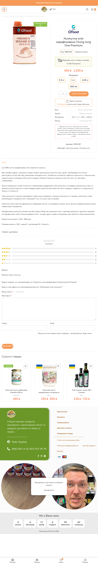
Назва (4, 323)
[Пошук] (87, 9)
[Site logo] (44, 9)
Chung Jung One (86, 121)
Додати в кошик (79, 94)
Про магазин (62, 412)
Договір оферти (89, 446)
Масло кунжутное (85, 110)
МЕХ (49, 395)
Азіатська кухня (72, 148)
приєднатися (49, 490)
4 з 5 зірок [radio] (21, 292)
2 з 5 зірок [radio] (18, 292)
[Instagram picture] (24, 486)
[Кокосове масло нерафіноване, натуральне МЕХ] (49, 375)
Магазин (16, 16)
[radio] (61, 80)
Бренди (60, 451)
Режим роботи (63, 423)
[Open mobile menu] (4, 9)
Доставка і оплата (64, 428)
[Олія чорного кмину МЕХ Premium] (81, 375)
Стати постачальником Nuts (68, 440)
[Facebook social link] (38, 456)
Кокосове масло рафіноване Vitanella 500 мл (16, 391)
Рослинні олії (38, 16)
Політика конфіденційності (67, 446)
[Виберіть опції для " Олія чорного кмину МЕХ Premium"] (91, 366)
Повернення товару (65, 433)
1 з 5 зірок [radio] (16, 292)
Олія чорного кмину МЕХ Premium (81, 391)
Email (52, 323)
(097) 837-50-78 (38, 448)
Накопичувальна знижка (49, 2)
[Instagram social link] (41, 456)
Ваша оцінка (7, 292)
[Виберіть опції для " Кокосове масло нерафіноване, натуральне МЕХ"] (58, 366)
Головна (6, 16)
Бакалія (26, 16)
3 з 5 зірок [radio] (20, 292)
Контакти (61, 417)
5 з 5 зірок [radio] (23, 292)
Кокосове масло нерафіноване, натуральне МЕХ (48, 392)
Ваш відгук (7, 295)
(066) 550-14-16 (20, 448)
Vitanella (16, 395)
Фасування (73, 75)
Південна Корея (85, 113)
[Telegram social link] (45, 456)
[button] (26, 366)
